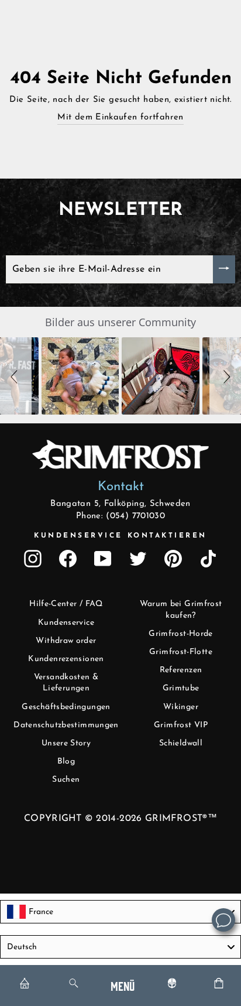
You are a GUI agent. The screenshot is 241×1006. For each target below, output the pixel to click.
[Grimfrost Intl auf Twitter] (138, 558)
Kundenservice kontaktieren (120, 535)
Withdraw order (66, 641)
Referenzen (181, 670)
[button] (16, 376)
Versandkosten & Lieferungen (66, 683)
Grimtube (181, 688)
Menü (123, 985)
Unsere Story (66, 743)
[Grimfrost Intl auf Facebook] (68, 558)
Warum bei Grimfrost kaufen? (181, 610)
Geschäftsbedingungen (66, 707)
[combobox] (120, 911)
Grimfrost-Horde (181, 633)
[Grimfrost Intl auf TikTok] (208, 558)
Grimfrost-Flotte (180, 652)
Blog (66, 761)
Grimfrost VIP (181, 725)
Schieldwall (180, 743)
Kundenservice (66, 622)
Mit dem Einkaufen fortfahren (120, 117)
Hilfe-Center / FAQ (66, 604)
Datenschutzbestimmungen (65, 725)
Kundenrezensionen (66, 659)
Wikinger (180, 707)
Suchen (66, 779)
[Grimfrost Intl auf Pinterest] (173, 558)
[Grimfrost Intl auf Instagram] (33, 558)
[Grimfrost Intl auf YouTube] (103, 558)
